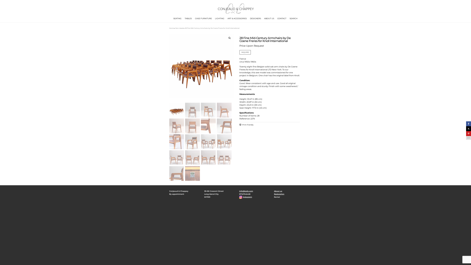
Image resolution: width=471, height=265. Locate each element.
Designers (255, 19)
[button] (229, 38)
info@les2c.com (246, 191)
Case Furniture (203, 19)
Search (293, 19)
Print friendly (246, 125)
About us (269, 19)
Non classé (179, 28)
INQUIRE (245, 52)
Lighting (219, 19)
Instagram (247, 197)
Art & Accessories (237, 19)
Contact (281, 19)
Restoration (279, 194)
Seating (177, 19)
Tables (188, 19)
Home (171, 28)
